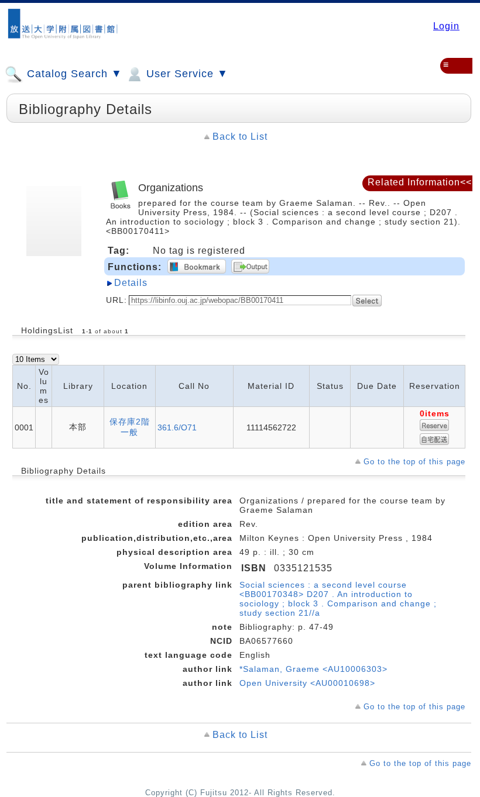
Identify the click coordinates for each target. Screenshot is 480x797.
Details (131, 283)
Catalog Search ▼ (72, 74)
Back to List (240, 137)
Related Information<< (420, 182)
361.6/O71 (177, 427)
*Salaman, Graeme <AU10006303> (313, 669)
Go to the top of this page (414, 461)
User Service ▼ (185, 74)
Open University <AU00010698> (307, 683)
